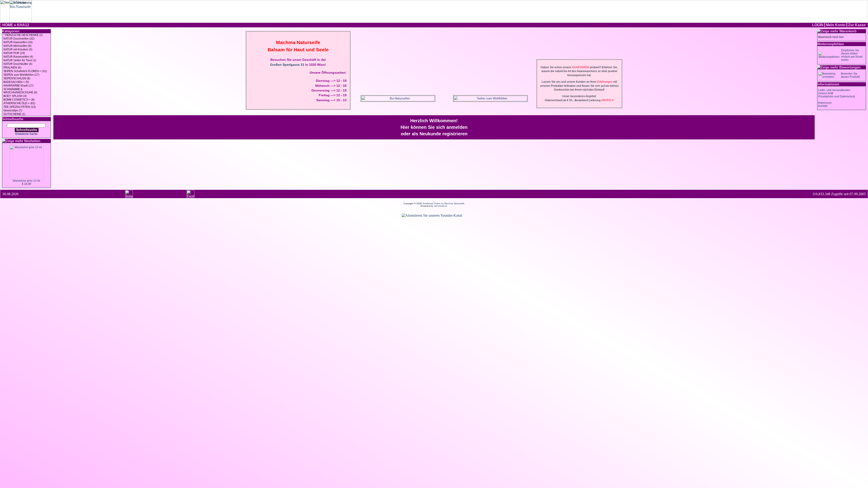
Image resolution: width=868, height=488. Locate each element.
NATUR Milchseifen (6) (17, 45)
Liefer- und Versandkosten (834, 90)
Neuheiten (32, 141)
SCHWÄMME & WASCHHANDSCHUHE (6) (20, 91)
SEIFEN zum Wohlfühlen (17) (21, 74)
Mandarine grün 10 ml (26, 180)
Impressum (825, 102)
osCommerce (440, 206)
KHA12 (23, 25)
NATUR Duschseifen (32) (18, 38)
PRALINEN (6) (12, 67)
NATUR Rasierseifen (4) (18, 56)
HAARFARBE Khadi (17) (18, 85)
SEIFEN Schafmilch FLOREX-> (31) (25, 71)
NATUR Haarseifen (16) (18, 42)
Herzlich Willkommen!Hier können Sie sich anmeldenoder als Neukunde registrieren (434, 127)
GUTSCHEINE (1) (14, 114)
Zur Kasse (857, 25)
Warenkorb (847, 31)
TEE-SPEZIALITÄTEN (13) (19, 106)
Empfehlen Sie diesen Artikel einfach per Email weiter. (852, 55)
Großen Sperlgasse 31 (287, 64)
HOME (7, 25)
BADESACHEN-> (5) (16, 82)
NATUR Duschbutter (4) (17, 64)
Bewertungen (849, 67)
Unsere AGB (825, 93)
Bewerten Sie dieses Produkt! (850, 75)
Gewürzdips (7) (12, 110)
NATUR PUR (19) (14, 53)
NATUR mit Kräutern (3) (17, 49)
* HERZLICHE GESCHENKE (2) (23, 35)
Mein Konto (836, 25)
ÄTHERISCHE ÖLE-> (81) (19, 103)
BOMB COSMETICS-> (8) (19, 99)
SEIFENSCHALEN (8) (16, 78)
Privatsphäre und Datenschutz (836, 96)
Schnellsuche (26, 129)
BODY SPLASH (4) (15, 96)
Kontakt (822, 106)
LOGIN (817, 25)
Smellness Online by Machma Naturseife (443, 203)
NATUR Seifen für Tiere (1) (19, 60)
